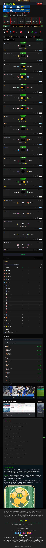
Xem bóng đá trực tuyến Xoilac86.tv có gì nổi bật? (14, 426)
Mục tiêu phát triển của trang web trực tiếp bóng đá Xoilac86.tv (16, 423)
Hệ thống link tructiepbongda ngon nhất (12, 432)
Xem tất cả (40, 401)
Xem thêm (23, 254)
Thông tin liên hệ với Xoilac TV (10, 463)
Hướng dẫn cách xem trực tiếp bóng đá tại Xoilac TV (14, 447)
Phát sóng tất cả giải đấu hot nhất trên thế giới (13, 429)
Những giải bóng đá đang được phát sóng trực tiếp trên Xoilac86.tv (17, 441)
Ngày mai (37, 26)
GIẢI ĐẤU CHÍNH (6, 29)
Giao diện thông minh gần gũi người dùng (12, 438)
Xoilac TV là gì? (7, 420)
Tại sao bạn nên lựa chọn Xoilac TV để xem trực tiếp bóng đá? (16, 450)
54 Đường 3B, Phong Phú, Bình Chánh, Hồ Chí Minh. (24, 524)
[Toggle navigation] (5, 4)
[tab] (5, 15)
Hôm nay (30, 26)
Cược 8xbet (39, 3)
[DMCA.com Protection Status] (23, 535)
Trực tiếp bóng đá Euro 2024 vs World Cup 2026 (13, 444)
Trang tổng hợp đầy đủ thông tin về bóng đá (12, 435)
